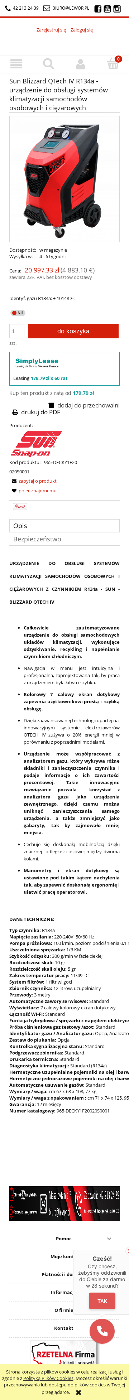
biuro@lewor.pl (70, 8)
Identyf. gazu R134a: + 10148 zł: (42, 298)
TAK (102, 1301)
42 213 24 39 (26, 8)
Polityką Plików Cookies (48, 1378)
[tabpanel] (64, 852)
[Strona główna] (64, 40)
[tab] (64, 525)
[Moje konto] (80, 63)
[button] (16, 63)
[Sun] (36, 443)
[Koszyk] (113, 63)
